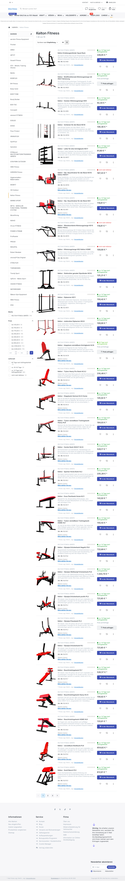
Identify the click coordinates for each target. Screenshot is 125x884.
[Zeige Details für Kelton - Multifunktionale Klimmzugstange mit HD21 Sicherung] (46, 83)
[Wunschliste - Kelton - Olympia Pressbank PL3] (100, 634)
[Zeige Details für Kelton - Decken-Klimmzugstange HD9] (46, 107)
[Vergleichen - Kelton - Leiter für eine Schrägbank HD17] (107, 162)
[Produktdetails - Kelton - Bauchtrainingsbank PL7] (113, 683)
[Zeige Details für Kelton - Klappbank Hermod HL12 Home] (46, 402)
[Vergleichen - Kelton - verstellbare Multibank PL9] (107, 759)
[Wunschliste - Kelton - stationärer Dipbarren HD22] (100, 334)
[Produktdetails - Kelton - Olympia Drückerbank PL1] (113, 659)
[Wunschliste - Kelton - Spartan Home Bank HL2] (100, 485)
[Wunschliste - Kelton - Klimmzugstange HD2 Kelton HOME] (100, 255)
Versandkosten (78, 65)
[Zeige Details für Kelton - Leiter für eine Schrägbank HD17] (46, 155)
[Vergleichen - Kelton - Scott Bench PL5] (107, 783)
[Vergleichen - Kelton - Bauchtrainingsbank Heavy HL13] (107, 708)
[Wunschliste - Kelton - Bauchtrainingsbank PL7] (100, 683)
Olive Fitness (12, 9)
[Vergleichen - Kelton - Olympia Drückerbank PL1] (107, 659)
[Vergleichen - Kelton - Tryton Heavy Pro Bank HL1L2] (107, 385)
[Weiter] (57, 796)
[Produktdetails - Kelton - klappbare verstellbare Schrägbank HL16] (113, 358)
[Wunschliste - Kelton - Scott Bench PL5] (100, 783)
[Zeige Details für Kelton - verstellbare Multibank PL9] (46, 751)
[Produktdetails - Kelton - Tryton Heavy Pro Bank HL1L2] (113, 385)
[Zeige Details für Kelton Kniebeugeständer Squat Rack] (46, 59)
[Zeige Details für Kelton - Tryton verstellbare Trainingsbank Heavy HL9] (46, 426)
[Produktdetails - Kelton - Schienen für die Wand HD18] (113, 138)
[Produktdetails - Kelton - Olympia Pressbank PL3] (113, 634)
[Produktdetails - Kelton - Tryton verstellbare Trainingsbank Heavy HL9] (113, 434)
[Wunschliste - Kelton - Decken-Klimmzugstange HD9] (100, 114)
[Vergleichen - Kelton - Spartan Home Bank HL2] (107, 485)
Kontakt (85, 2)
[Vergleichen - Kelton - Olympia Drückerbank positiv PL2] (107, 610)
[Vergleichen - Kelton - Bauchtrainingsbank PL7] (107, 683)
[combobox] (11, 2)
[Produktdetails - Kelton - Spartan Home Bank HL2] (113, 485)
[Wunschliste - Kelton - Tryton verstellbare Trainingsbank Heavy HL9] (100, 434)
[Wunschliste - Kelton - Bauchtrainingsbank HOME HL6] (100, 733)
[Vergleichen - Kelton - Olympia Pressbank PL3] (107, 634)
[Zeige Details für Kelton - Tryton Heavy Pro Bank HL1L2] (46, 377)
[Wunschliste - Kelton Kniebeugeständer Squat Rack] (100, 66)
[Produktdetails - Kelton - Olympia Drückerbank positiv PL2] (113, 610)
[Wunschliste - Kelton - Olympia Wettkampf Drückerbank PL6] (100, 585)
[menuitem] (10, 15)
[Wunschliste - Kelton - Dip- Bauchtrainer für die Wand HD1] (100, 214)
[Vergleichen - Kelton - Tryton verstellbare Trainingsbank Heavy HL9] (107, 434)
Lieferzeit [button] (11, 359)
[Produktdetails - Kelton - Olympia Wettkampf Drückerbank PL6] (113, 585)
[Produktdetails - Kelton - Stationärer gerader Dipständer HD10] (113, 287)
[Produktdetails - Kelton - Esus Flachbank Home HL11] (113, 510)
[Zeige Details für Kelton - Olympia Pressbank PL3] (46, 627)
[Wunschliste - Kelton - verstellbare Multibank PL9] (100, 759)
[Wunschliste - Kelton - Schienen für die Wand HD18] (100, 138)
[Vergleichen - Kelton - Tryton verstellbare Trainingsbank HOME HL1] (107, 534)
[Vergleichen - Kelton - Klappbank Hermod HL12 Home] (107, 409)
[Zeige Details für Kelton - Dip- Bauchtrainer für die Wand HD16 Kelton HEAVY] (46, 179)
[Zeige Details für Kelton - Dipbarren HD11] (46, 303)
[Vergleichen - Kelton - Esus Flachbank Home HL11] (107, 510)
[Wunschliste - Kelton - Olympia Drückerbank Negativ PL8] (100, 561)
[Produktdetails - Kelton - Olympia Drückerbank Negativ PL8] (113, 561)
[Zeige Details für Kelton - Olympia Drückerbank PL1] (46, 651)
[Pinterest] (70, 809)
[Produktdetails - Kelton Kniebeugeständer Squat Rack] (113, 66)
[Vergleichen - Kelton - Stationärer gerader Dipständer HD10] (107, 287)
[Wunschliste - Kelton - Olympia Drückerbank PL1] (100, 659)
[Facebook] (55, 809)
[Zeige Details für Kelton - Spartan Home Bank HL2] (46, 477)
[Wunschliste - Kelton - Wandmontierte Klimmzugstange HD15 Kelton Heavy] (100, 231)
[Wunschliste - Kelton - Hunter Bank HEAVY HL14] (100, 460)
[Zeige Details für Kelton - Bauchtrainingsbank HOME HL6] (46, 725)
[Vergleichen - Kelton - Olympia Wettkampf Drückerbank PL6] (107, 585)
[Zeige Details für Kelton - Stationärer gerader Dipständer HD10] (46, 279)
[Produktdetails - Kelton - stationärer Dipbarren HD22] (113, 334)
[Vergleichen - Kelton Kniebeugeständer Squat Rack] (107, 66)
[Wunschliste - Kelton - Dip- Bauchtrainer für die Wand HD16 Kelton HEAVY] (100, 178)
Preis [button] (10, 321)
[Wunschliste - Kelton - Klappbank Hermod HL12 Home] (100, 409)
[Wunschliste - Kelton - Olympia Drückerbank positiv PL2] (100, 610)
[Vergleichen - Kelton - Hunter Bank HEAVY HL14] (107, 460)
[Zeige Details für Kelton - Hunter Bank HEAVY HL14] (46, 453)
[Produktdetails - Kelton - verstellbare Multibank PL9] (113, 759)
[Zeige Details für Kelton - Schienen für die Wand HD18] (46, 131)
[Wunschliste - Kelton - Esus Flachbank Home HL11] (100, 510)
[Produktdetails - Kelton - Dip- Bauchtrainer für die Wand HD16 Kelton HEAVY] (113, 178)
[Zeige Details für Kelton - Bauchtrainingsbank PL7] (46, 676)
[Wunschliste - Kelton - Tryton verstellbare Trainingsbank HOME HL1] (100, 534)
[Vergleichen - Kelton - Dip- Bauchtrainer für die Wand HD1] (107, 214)
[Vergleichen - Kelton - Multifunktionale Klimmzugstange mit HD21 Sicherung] (107, 90)
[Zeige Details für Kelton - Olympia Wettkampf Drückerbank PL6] (46, 578)
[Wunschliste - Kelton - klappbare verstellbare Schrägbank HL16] (100, 358)
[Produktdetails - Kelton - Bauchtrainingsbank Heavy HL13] (113, 708)
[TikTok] (65, 809)
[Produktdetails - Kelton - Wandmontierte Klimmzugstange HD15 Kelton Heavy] (113, 231)
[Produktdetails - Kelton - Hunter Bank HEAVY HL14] (113, 460)
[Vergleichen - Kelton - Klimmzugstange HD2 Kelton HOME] (107, 255)
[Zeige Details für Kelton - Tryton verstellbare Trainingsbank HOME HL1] (46, 527)
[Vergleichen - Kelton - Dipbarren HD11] (107, 311)
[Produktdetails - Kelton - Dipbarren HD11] (113, 311)
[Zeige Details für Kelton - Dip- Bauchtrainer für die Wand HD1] (46, 207)
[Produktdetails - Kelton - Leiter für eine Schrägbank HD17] (113, 162)
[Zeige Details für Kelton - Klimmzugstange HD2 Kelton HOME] (46, 255)
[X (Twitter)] (60, 809)
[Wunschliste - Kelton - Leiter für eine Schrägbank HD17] (100, 162)
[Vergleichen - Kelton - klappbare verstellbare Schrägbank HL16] (107, 358)
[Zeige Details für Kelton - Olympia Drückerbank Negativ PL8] (46, 553)
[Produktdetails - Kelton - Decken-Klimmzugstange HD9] (113, 114)
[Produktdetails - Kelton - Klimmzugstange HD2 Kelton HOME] (113, 255)
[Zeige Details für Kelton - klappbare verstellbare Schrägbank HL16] (46, 351)
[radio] (63, 42)
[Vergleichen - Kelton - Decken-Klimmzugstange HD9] (107, 114)
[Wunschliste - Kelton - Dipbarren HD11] (100, 311)
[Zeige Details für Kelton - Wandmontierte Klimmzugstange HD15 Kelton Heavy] (46, 231)
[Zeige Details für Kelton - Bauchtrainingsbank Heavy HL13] (46, 701)
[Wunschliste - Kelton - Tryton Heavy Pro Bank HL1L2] (100, 385)
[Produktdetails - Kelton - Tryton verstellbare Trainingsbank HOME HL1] (113, 534)
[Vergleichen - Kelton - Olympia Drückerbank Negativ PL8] (107, 561)
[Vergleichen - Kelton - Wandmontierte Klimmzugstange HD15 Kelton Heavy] (107, 231)
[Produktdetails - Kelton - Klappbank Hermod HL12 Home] (113, 409)
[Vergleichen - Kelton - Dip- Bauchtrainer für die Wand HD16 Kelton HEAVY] (107, 178)
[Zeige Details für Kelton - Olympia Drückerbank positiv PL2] (46, 602)
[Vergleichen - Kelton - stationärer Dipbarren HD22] (107, 334)
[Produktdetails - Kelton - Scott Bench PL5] (113, 783)
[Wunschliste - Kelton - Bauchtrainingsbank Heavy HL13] (100, 708)
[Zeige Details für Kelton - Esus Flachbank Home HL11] (46, 502)
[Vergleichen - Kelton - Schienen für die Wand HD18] (107, 138)
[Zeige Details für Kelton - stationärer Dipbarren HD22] (46, 327)
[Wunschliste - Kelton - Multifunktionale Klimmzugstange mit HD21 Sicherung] (100, 90)
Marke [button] (10, 312)
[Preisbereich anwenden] (31, 352)
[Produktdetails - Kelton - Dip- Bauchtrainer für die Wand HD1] (113, 214)
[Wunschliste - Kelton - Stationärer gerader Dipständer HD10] (100, 287)
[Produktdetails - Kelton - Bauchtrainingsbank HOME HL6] (113, 733)
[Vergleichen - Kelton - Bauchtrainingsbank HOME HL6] (107, 733)
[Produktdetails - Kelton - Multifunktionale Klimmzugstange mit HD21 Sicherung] (113, 90)
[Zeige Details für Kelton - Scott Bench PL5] (46, 776)
